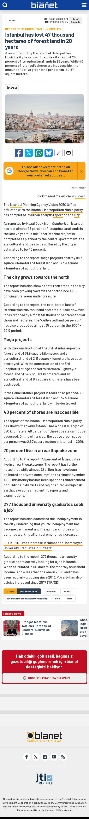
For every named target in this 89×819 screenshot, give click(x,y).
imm (69, 598)
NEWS (12, 20)
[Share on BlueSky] (48, 153)
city (76, 215)
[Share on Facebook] (19, 153)
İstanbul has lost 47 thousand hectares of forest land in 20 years (39, 40)
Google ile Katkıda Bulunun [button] (49, 678)
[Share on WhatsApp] (39, 153)
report (58, 215)
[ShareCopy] (58, 153)
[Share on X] (29, 153)
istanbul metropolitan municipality (27, 598)
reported (15, 223)
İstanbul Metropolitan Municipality (57, 210)
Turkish (80, 196)
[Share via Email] (68, 153)
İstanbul (16, 204)
